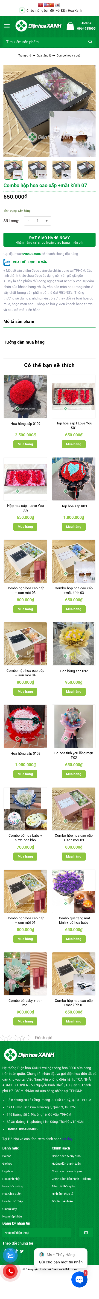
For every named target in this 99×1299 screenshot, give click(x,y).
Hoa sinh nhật (11, 1178)
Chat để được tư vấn (29, 262)
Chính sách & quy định (66, 1156)
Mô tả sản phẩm (18, 321)
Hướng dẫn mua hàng (23, 342)
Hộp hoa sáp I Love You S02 (25, 508)
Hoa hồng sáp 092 (74, 671)
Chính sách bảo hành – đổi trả (71, 1178)
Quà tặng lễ (44, 55)
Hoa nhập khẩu (12, 1216)
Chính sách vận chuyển (67, 1171)
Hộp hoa (7, 1171)
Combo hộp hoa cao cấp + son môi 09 (74, 837)
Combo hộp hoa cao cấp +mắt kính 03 (74, 590)
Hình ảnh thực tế (62, 1193)
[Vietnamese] (40, 5)
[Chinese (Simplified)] (51, 5)
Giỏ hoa (7, 1163)
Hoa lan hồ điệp (12, 1201)
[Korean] (57, 5)
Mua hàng (25, 444)
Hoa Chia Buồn (11, 1193)
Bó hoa (6, 1156)
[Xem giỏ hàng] (70, 26)
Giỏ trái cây (9, 1209)
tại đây (67, 1139)
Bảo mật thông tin (63, 1186)
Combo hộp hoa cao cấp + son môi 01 (25, 920)
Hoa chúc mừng (12, 1186)
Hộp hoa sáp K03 (74, 506)
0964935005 (31, 254)
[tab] (49, 322)
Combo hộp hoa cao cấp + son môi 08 (25, 590)
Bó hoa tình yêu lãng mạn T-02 (73, 755)
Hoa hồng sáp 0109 (25, 424)
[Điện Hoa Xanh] (38, 26)
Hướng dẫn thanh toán (66, 1163)
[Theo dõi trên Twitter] (22, 1251)
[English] (46, 5)
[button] (6, 26)
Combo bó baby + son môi (25, 1003)
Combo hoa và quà (69, 55)
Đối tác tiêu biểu (62, 1201)
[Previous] (11, 111)
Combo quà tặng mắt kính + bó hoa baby (74, 920)
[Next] (88, 111)
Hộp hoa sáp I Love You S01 (73, 425)
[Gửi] (90, 42)
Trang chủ (24, 55)
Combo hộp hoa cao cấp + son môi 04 (25, 673)
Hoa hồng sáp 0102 (25, 753)
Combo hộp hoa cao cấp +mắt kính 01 (74, 1003)
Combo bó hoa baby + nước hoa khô (25, 837)
